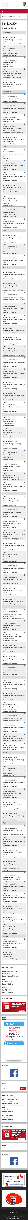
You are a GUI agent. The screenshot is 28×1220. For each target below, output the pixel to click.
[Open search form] (26, 10)
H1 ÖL (3, 980)
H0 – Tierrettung (18, 602)
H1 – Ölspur (17, 477)
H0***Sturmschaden (7, 988)
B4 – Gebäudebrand (19, 331)
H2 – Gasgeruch (18, 119)
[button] (2, 11)
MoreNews (10, 1218)
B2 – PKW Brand (18, 297)
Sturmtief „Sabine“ (19, 920)
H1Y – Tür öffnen (19, 99)
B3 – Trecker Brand (19, 738)
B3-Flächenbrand (18, 718)
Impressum (13, 1212)
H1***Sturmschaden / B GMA (10, 972)
